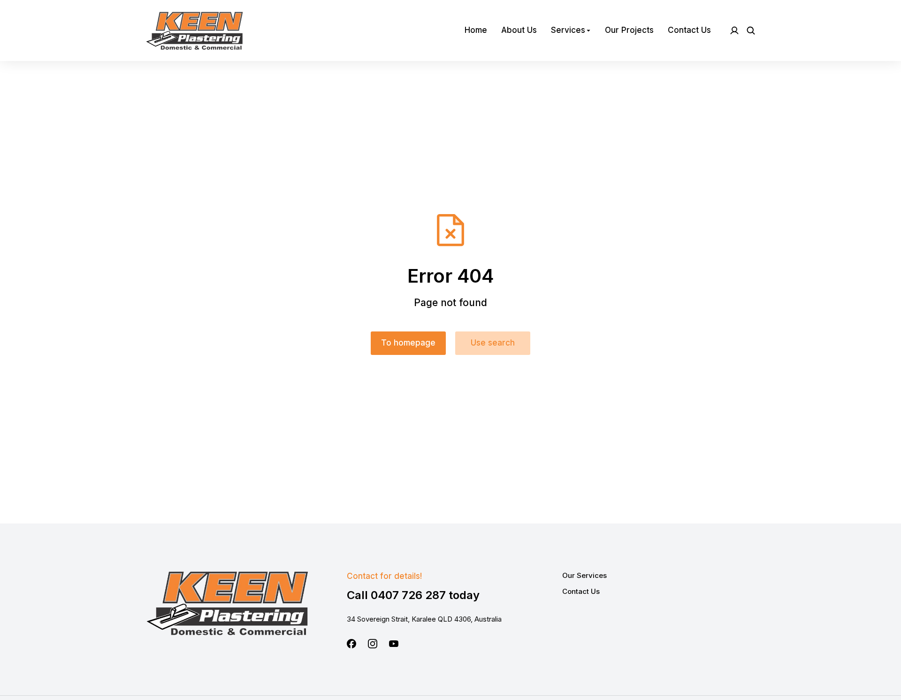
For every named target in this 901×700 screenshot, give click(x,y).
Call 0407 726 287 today (413, 595)
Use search (493, 342)
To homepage (408, 342)
